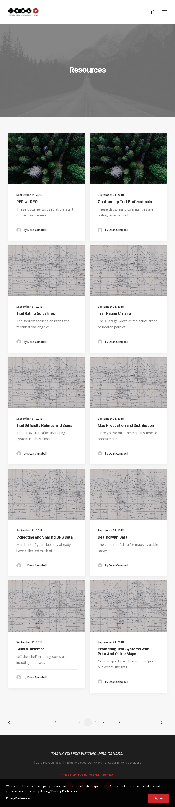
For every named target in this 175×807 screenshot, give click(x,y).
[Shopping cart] (151, 12)
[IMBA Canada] (23, 12)
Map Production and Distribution (126, 425)
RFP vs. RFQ (26, 201)
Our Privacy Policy (99, 762)
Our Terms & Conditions (126, 762)
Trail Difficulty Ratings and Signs (44, 425)
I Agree (158, 798)
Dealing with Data (112, 537)
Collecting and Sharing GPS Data (44, 537)
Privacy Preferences (18, 798)
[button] (164, 12)
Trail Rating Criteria (114, 313)
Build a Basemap (30, 649)
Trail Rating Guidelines (35, 313)
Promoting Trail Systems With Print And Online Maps (123, 651)
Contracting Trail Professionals (125, 201)
